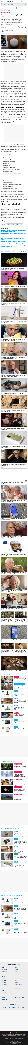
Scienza (3, 974)
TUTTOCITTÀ (11, 1035)
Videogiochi (4, 993)
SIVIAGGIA (18, 1035)
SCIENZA (15, 831)
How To (16, 982)
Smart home (11, 221)
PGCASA (24, 1034)
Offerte (3, 976)
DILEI (15, 1035)
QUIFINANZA (23, 1035)
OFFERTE (16, 691)
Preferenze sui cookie (12, 1039)
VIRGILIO (7, 1034)
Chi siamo (6, 1038)
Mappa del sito (12, 1007)
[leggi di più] (26, 31)
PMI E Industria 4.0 (19, 997)
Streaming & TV (5, 992)
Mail (22, 3)
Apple (16, 971)
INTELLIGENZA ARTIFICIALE (19, 684)
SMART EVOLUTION (7, 10)
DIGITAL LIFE (16, 676)
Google (4, 221)
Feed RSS (4, 1007)
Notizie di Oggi (5, 969)
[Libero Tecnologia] (14, 1004)
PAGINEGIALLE (11, 1034)
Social (3, 990)
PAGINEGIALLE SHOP (18, 1034)
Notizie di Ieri (4, 971)
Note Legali (11, 1038)
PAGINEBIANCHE (6, 1035)
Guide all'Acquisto (18, 984)
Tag (18, 1007)
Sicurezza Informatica (5, 998)
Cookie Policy (20, 1038)
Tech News (4, 973)
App (15, 973)
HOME (2, 10)
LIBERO (3, 1034)
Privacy (16, 1038)
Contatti (23, 1007)
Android (16, 969)
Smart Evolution (5, 984)
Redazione (17, 988)
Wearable (4, 982)
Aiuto (18, 1039)
